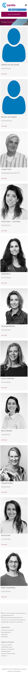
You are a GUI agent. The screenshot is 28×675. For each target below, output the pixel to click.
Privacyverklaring (16, 671)
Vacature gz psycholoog (8, 653)
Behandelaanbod (6, 632)
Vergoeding (4, 634)
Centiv (20, 617)
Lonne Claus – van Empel (10, 222)
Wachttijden (4, 636)
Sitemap (9, 671)
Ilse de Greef (5, 535)
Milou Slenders (6, 431)
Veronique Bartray (8, 326)
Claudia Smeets (7, 483)
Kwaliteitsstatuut (6, 651)
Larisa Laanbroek (7, 378)
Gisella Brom (6, 274)
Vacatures (4, 655)
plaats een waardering (16, 622)
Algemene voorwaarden (7, 649)
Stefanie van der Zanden (10, 65)
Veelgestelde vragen (6, 647)
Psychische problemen (7, 630)
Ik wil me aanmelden (14, 14)
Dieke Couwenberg (8, 588)
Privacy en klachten (6, 644)
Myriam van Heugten (9, 117)
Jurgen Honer (6, 169)
